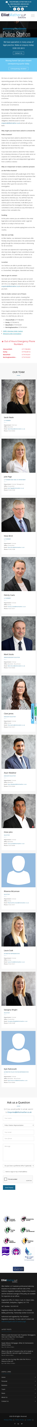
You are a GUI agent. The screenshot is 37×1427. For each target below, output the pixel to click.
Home (3, 1377)
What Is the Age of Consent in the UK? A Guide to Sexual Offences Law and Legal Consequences (17, 1352)
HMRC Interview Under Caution (13, 331)
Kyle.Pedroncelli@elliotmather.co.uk (17, 1080)
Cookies (29, 1420)
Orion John (8, 832)
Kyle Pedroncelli (10, 1069)
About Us (4, 1397)
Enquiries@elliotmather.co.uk (20, 2)
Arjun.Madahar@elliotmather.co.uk (17, 784)
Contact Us (18, 53)
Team (3, 1389)
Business (4, 1385)
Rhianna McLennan (12, 891)
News (3, 1393)
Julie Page (8, 476)
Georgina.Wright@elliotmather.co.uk (17, 1021)
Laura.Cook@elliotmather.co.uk (16, 962)
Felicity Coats (9, 595)
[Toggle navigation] (33, 15)
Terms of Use (19, 1420)
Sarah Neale (9, 417)
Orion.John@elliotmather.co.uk (16, 843)
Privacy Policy (8, 1420)
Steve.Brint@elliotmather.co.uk (16, 547)
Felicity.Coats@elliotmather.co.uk (17, 606)
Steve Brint (8, 536)
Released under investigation (12, 334)
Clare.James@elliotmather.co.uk (16, 725)
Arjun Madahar (10, 773)
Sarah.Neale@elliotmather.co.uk (16, 429)
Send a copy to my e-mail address (16, 1172)
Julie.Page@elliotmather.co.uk (16, 488)
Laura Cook (8, 950)
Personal (4, 1381)
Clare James (8, 713)
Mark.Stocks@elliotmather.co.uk (16, 666)
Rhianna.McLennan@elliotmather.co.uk (18, 902)
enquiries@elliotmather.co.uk (10, 123)
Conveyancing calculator (18, 69)
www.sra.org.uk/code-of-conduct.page (13, 1321)
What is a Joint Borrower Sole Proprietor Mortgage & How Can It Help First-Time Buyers (18, 1336)
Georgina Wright (10, 1010)
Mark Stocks (9, 654)
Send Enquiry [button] (9, 1187)
